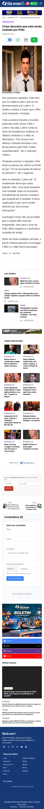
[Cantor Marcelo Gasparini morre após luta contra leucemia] (31, 378)
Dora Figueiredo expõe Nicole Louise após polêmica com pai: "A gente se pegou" (12, 392)
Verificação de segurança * (15, 564)
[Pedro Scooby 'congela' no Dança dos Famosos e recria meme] (12, 434)
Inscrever (9, 488)
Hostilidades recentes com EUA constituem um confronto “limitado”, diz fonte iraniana (29, 312)
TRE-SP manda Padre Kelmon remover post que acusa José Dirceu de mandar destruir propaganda (21, 713)
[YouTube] (21, 747)
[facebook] (4, 747)
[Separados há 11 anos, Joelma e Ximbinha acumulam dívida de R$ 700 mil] (12, 406)
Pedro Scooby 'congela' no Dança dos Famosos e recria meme (12, 447)
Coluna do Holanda (28, 758)
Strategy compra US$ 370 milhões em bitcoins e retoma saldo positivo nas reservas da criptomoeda (21, 722)
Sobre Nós (13, 807)
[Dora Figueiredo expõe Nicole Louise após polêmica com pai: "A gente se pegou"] (12, 378)
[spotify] (26, 747)
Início (4, 17)
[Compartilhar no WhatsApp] (18, 39)
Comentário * (10, 549)
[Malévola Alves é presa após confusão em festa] (11, 281)
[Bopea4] (13, 3)
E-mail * (9, 539)
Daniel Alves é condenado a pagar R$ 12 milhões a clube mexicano (12, 362)
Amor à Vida (16, 253)
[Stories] (28, 3)
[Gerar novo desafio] (15, 569)
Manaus (25, 764)
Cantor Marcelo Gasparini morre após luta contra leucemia (29, 391)
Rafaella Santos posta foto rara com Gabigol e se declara (31, 418)
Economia (6, 771)
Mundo (24, 767)
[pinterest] (17, 747)
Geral (5, 774)
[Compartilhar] (26, 39)
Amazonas (6, 761)
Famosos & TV (13, 17)
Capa (5, 758)
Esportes (25, 771)
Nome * (8, 529)
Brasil (5, 767)
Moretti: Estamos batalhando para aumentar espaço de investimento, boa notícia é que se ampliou (21, 705)
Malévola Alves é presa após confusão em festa (30, 282)
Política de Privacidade (26, 807)
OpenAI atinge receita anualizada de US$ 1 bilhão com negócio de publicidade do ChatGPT (20, 694)
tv (9, 253)
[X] (8, 747)
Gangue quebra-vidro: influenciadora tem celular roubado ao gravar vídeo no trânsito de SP (22, 295)
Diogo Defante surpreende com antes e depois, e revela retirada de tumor (30, 363)
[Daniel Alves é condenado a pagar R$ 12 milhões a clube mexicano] (12, 349)
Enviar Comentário (15, 578)
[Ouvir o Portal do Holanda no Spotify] (34, 39)
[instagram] (13, 747)
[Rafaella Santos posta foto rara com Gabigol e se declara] (31, 406)
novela (5, 253)
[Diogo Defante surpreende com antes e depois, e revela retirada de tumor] (31, 349)
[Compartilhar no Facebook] (9, 39)
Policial (24, 761)
